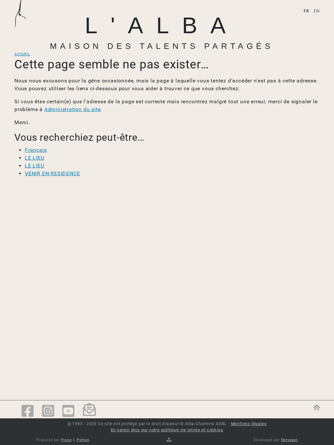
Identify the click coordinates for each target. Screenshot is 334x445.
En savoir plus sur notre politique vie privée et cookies (167, 429)
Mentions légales (249, 423)
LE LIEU (34, 158)
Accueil (22, 54)
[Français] (24, 22)
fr (306, 10)
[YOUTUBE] (68, 411)
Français (36, 150)
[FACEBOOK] (28, 411)
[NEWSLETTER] (89, 411)
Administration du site (72, 109)
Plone (66, 440)
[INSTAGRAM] (48, 411)
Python (83, 440)
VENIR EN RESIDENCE (52, 173)
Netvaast (289, 440)
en (317, 10)
